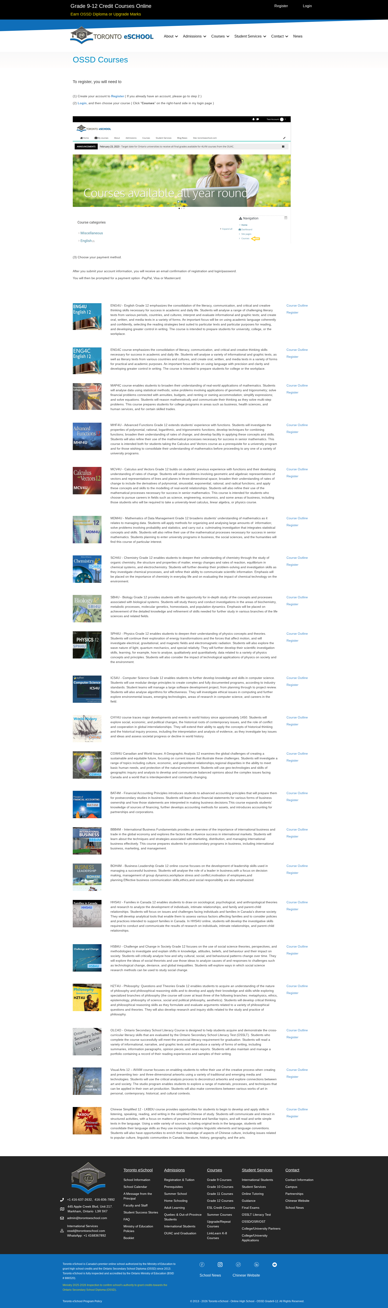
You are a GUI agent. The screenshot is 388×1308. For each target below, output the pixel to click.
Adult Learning (174, 1207)
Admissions (192, 36)
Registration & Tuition (179, 1180)
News (297, 36)
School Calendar (135, 1187)
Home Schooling (175, 1200)
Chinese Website (297, 1200)
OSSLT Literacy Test (256, 1214)
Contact (277, 36)
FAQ (126, 1219)
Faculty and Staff (135, 1205)
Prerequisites (173, 1187)
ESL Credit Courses (221, 1207)
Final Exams (250, 1207)
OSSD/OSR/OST (254, 1221)
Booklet (128, 1238)
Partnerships (294, 1193)
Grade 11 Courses (220, 1193)
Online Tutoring (253, 1193)
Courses (218, 36)
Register (292, 312)
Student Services (248, 36)
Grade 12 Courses (220, 1200)
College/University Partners (261, 1228)
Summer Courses (219, 1214)
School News (294, 1207)
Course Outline (297, 305)
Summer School (175, 1193)
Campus (291, 1187)
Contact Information (299, 1180)
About (168, 36)
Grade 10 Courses (220, 1187)
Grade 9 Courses (219, 1180)
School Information (136, 1180)
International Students (179, 1226)
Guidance (249, 1200)
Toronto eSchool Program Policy (83, 1301)
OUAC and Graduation (180, 1233)
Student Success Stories (140, 1212)
